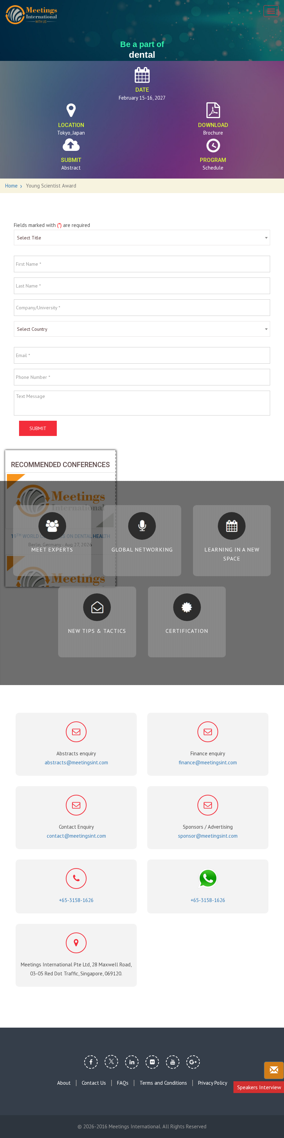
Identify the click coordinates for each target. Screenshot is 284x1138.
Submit (37, 428)
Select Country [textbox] (32, 329)
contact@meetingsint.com (76, 835)
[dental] (31, 14)
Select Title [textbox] (29, 238)
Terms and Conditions (163, 1083)
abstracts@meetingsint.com (76, 762)
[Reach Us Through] (274, 1070)
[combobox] (142, 237)
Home (11, 185)
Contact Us (94, 1083)
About (64, 1083)
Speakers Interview (259, 1087)
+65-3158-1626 (76, 900)
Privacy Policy (212, 1083)
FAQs (122, 1083)
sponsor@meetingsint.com (208, 835)
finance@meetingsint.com (208, 762)
